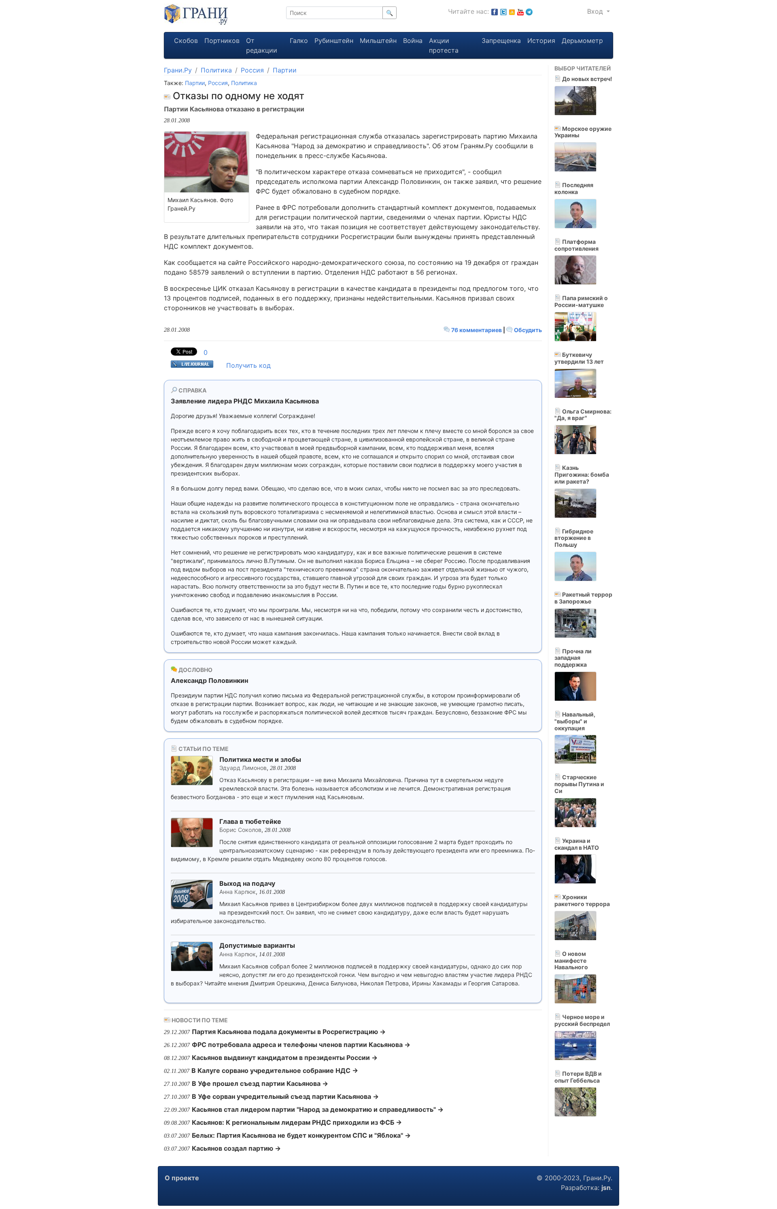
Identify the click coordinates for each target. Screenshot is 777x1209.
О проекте (182, 1178)
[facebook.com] (494, 11)
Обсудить (527, 329)
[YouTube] (520, 11)
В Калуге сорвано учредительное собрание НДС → (274, 1070)
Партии (285, 70)
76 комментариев (476, 329)
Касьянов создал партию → (236, 1148)
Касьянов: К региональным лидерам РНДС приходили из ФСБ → (297, 1122)
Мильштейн (378, 40)
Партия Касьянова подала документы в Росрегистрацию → (289, 1032)
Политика (216, 70)
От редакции (261, 45)
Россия (252, 70)
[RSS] (512, 11)
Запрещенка (501, 40)
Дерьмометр (582, 40)
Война (412, 40)
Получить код (248, 365)
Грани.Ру (178, 70)
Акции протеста (444, 45)
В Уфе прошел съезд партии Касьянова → (260, 1083)
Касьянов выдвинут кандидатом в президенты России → (285, 1057)
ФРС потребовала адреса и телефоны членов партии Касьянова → (301, 1045)
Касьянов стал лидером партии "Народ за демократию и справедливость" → (318, 1109)
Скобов (186, 40)
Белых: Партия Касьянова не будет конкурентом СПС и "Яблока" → (301, 1135)
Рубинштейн (333, 40)
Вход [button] (596, 11)
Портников (222, 40)
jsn (606, 1187)
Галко (299, 40)
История (541, 40)
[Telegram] (529, 11)
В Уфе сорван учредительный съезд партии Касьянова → (285, 1096)
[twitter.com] (503, 11)
